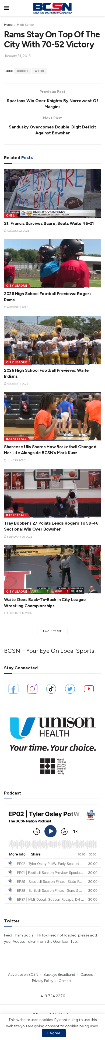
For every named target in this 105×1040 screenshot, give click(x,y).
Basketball (16, 439)
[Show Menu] (6, 8)
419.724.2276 (52, 996)
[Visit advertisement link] (52, 743)
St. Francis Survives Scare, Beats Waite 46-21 (49, 223)
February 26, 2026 (19, 536)
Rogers (22, 71)
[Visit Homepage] (52, 8)
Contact (65, 981)
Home (8, 25)
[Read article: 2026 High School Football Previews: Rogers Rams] (52, 263)
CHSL (10, 215)
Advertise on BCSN (23, 975)
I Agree (53, 1033)
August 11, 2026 (17, 307)
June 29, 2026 (15, 460)
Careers (86, 975)
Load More (52, 631)
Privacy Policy (42, 981)
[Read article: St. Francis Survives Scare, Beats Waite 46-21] (52, 193)
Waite (39, 71)
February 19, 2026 (19, 613)
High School (25, 25)
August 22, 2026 (17, 230)
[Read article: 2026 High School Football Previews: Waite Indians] (52, 340)
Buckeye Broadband (59, 975)
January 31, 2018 (17, 56)
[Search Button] (98, 8)
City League (16, 286)
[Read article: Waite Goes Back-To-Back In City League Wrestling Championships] (52, 569)
